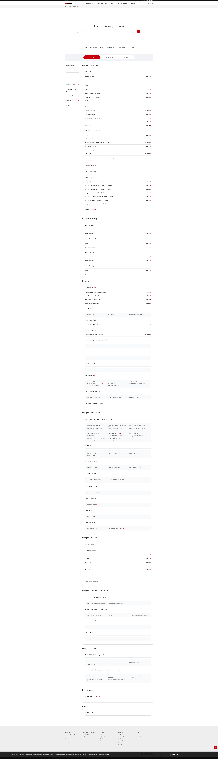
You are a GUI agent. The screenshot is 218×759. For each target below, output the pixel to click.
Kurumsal (137, 734)
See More (102, 740)
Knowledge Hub (121, 740)
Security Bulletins (139, 736)
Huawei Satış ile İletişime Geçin (88, 734)
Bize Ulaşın (67, 740)
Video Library (122, 47)
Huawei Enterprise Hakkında (70, 734)
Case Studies (111, 47)
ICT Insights (131, 47)
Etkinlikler (66, 738)
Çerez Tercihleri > (176, 754)
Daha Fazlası (67, 742)
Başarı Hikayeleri (121, 734)
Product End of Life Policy (91, 47)
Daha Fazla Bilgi (103, 738)
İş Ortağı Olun (102, 734)
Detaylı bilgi (106, 754)
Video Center (120, 738)
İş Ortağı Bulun (103, 736)
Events (102, 47)
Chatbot (83, 738)
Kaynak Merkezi (121, 736)
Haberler (66, 736)
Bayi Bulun (84, 736)
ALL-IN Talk (120, 744)
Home (66, 6)
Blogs (119, 742)
